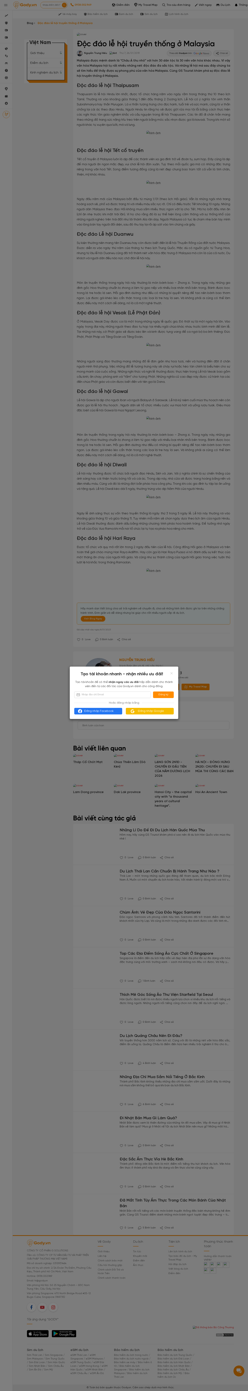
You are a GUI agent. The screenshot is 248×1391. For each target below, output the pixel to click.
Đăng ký (163, 694)
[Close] (171, 673)
